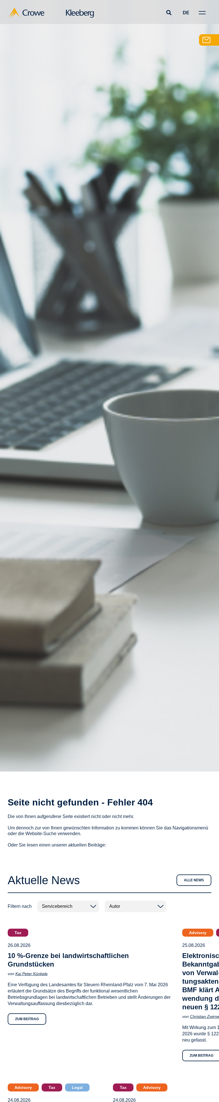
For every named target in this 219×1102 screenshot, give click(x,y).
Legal (77, 1087)
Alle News (194, 880)
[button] (168, 12)
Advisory (197, 932)
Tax (18, 932)
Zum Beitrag (27, 1019)
